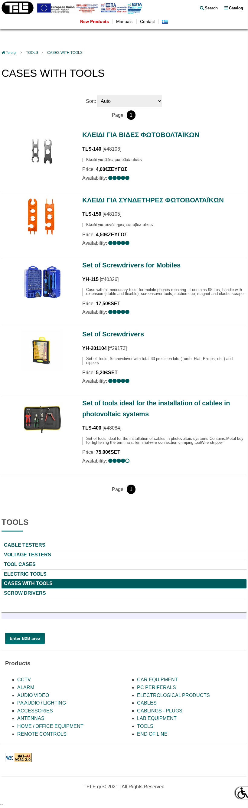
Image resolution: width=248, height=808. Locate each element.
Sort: (91, 101)
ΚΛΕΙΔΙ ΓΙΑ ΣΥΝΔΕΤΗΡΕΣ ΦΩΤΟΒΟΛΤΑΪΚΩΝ (153, 200)
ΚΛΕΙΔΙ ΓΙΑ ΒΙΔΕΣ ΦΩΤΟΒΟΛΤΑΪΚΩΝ (140, 135)
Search (211, 8)
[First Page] (18, 12)
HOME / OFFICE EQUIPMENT (50, 726)
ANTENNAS (30, 718)
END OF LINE (152, 734)
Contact (147, 21)
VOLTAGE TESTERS (27, 554)
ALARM (25, 687)
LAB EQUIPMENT (157, 718)
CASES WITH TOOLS (65, 53)
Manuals (124, 21)
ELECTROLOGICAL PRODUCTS (173, 695)
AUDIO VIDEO (33, 695)
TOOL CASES (20, 564)
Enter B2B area (25, 638)
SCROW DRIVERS (25, 593)
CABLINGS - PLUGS (159, 710)
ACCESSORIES (35, 710)
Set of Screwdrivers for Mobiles (131, 265)
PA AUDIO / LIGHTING (41, 702)
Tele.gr (11, 53)
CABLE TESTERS (24, 545)
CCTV (24, 679)
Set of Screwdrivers (113, 334)
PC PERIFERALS (156, 687)
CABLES (147, 702)
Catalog (235, 8)
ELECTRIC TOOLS (25, 574)
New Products (94, 21)
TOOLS (32, 53)
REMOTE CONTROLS (42, 734)
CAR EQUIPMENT (157, 679)
